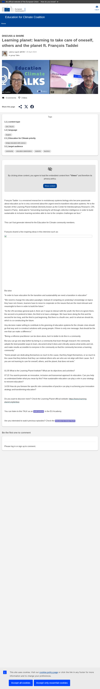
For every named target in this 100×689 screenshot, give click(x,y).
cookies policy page (48, 672)
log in (13, 446)
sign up (21, 446)
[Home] (13, 8)
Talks (18, 55)
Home (3, 23)
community (9, 151)
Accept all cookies (20, 683)
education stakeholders (24, 151)
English (8, 135)
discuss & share (13, 36)
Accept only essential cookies (52, 683)
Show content (50, 186)
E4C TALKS (10, 126)
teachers (47, 151)
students (38, 151)
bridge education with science (16, 143)
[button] (97, 8)
